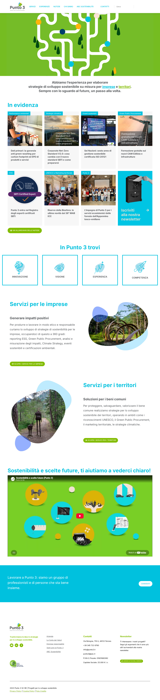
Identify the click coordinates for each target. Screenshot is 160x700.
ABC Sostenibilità (54, 652)
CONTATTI (104, 6)
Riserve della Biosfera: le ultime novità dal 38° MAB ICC (61, 213)
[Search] (130, 6)
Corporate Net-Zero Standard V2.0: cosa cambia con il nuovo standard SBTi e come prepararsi (59, 156)
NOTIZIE (56, 6)
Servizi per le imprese (39, 304)
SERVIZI (32, 6)
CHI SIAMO (68, 6)
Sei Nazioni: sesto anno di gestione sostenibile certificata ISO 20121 (97, 153)
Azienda (50, 636)
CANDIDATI (145, 584)
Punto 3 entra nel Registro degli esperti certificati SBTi (24, 213)
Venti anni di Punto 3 (55, 648)
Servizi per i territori (109, 385)
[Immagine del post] (25, 130)
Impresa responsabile (55, 644)
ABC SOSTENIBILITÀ (85, 6)
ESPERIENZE (44, 6)
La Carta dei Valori (54, 640)
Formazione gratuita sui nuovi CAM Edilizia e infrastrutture (133, 153)
